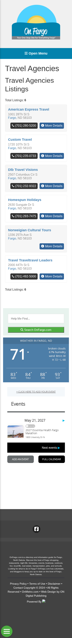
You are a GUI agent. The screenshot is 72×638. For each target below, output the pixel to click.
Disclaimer (54, 583)
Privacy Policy (18, 583)
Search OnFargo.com (37, 329)
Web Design (48, 591)
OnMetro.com (30, 591)
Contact (18, 587)
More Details (53, 125)
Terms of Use (37, 583)
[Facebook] (36, 529)
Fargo (12, 117)
